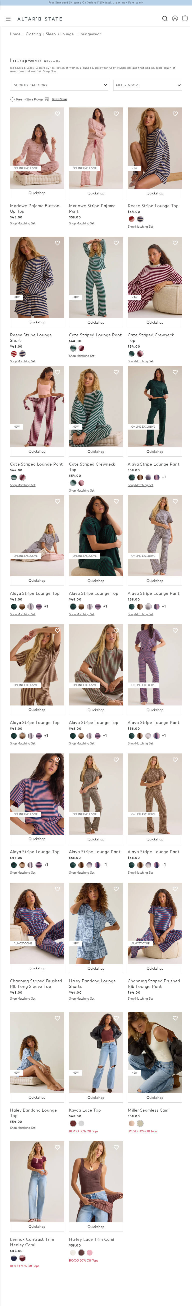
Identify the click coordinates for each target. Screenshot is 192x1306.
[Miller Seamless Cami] (155, 1052)
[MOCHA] (140, 477)
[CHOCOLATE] (73, 1123)
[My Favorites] (57, 114)
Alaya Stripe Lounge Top (35, 593)
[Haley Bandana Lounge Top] (37, 1052)
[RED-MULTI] (131, 219)
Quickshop (37, 193)
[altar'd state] (40, 18)
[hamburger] (8, 18)
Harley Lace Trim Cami (91, 1239)
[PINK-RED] (81, 348)
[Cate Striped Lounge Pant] (96, 277)
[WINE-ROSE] (22, 1258)
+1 (164, 477)
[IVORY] (81, 1123)
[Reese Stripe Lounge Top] (155, 148)
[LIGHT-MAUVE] (89, 1253)
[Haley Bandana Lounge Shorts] (96, 923)
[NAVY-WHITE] (14, 1258)
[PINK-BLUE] (157, 477)
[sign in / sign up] (174, 18)
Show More (96, 1276)
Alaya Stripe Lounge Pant (154, 464)
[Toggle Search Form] (164, 18)
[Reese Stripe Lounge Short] (37, 277)
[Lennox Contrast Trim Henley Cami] (37, 1181)
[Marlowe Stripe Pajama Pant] (96, 148)
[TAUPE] (131, 1123)
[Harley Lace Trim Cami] (96, 1181)
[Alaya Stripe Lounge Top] (37, 535)
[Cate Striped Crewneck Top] (155, 277)
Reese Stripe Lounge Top (153, 205)
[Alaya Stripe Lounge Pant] (155, 406)
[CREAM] (140, 1123)
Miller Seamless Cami (149, 1110)
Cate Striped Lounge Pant (95, 335)
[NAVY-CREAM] (148, 477)
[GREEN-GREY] (73, 348)
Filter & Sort (128, 85)
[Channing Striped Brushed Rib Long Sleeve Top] (37, 923)
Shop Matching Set (23, 223)
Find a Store (59, 99)
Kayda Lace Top (85, 1110)
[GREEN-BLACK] (132, 477)
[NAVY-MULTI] (140, 219)
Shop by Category (31, 85)
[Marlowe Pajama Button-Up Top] (37, 148)
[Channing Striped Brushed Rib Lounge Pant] (155, 923)
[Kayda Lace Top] (96, 1052)
